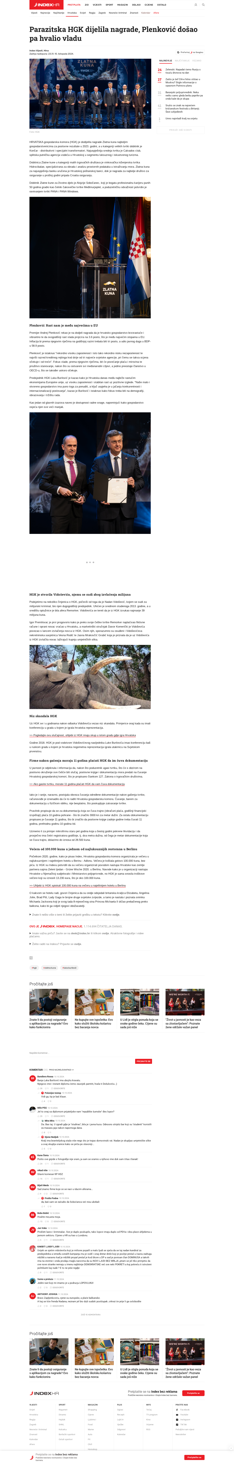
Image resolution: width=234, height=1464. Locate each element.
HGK (34, 968)
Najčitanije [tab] (182, 61)
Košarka (63, 1429)
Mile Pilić (42, 1108)
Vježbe (120, 1424)
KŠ (32, 1157)
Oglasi (136, 5)
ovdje (105, 933)
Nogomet (63, 1409)
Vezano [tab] (196, 61)
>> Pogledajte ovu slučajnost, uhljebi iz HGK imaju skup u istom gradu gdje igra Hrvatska (82, 735)
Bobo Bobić (43, 1213)
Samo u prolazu (45, 1279)
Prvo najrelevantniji (60, 1070)
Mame (91, 1429)
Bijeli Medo (43, 1185)
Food (90, 1424)
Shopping (92, 1409)
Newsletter (181, 1434)
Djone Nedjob (51, 1137)
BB (32, 1214)
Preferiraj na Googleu (192, 52)
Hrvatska (72, 12)
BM (33, 1187)
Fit (89, 1439)
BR (32, 1078)
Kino (148, 1419)
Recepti (120, 1414)
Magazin (93, 1405)
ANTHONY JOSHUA (47, 1294)
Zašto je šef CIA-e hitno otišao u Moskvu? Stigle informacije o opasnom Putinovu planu (183, 82)
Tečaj (149, 1409)
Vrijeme (150, 1424)
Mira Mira (49, 1120)
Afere (156, 12)
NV (32, 1172)
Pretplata (74, 5)
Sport (109, 5)
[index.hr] (46, 5)
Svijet (83, 12)
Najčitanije (58, 12)
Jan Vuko (42, 1228)
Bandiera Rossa (45, 1076)
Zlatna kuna (49, 968)
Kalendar (145, 12)
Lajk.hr (120, 1419)
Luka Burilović (69, 968)
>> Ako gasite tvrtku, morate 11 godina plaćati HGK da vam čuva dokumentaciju (77, 784)
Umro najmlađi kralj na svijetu (181, 118)
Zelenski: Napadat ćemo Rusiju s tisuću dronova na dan (183, 71)
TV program (151, 1414)
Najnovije (45, 12)
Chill (90, 1444)
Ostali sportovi (66, 1439)
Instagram (185, 1419)
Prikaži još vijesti (180, 130)
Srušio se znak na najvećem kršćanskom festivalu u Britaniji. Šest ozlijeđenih (183, 108)
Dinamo (62, 1414)
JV (32, 1229)
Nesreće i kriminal (118, 12)
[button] (33, 1001)
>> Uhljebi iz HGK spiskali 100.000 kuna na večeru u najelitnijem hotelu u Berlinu (77, 885)
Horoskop (92, 1449)
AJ (32, 1295)
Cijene (149, 5)
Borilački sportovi (67, 1434)
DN (42, 1137)
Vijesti (97, 5)
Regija (92, 12)
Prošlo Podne (51, 1198)
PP (42, 1198)
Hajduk (62, 1419)
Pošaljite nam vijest (185, 1429)
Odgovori (121, 1429)
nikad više (42, 1170)
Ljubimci (92, 1419)
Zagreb (102, 12)
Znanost (134, 12)
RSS (148, 1429)
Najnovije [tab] (165, 61)
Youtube (184, 1414)
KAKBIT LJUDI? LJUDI (48, 1246)
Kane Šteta (43, 1155)
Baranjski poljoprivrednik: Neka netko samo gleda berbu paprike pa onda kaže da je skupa (184, 95)
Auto (90, 1434)
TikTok (183, 1424)
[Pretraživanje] (202, 5)
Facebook (185, 1409)
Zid (87, 5)
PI (42, 1093)
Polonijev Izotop (53, 1093)
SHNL (61, 1424)
